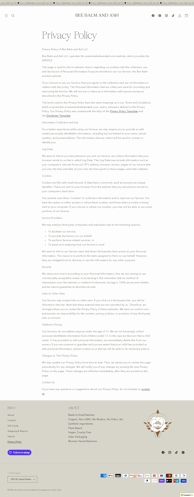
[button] (6, 15)
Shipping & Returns (18, 431)
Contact (12, 420)
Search (11, 436)
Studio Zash (56, 490)
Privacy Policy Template (124, 111)
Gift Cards (13, 426)
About (11, 415)
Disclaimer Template (58, 116)
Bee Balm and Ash (23, 490)
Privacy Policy (15, 442)
